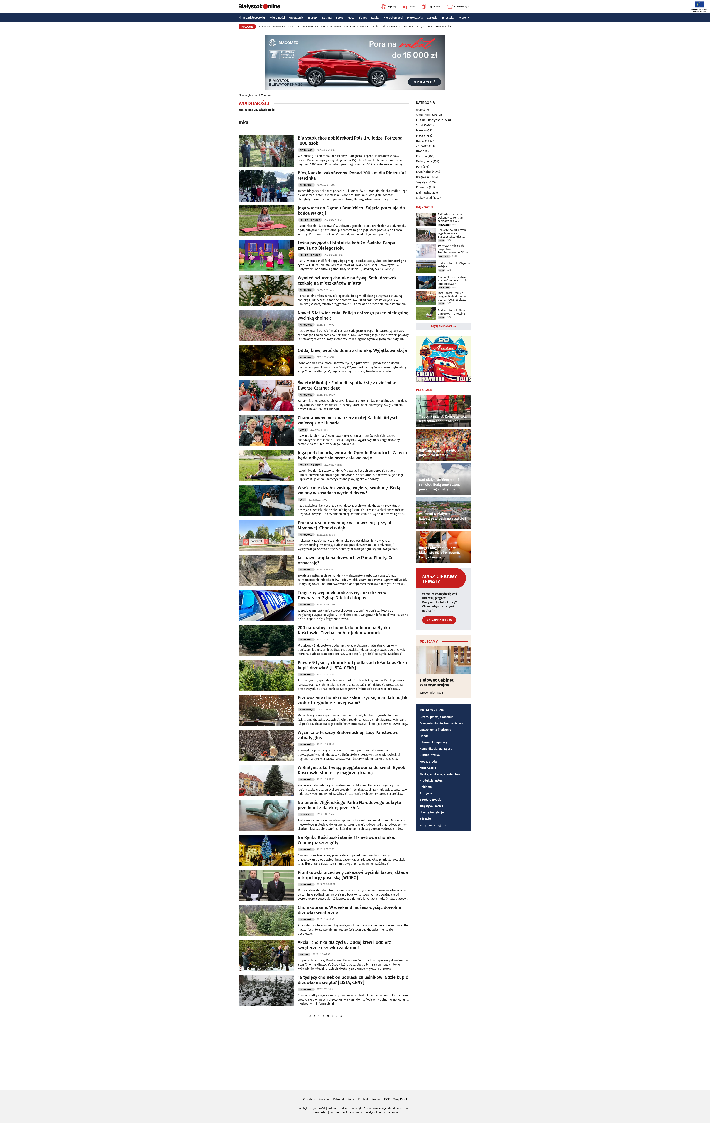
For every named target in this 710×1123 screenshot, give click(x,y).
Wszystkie (422, 109)
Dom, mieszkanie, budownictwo (441, 723)
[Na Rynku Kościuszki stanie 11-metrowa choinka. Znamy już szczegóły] (266, 850)
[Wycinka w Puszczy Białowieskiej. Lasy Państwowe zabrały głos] (266, 745)
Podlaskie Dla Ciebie (284, 26)
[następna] (336, 1015)
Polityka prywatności (312, 1108)
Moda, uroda (428, 761)
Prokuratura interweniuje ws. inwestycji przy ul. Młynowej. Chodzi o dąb (345, 525)
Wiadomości (277, 17)
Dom (302, 500)
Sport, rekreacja (431, 799)
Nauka (375, 17)
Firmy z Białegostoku (252, 17)
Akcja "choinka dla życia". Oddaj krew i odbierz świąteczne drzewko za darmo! (344, 945)
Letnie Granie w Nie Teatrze (386, 26)
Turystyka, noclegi (432, 806)
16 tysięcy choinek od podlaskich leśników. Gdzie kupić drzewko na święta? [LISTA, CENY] (353, 980)
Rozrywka (426, 793)
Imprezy (392, 6)
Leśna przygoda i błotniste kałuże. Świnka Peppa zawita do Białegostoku (346, 245)
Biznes (363, 17)
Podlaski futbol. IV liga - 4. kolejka (454, 264)
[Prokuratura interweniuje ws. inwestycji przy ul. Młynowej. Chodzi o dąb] (266, 535)
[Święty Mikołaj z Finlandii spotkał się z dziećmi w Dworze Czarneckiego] (266, 395)
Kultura (327, 17)
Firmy (413, 6)
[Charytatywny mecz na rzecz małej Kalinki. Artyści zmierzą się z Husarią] (266, 430)
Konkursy (264, 26)
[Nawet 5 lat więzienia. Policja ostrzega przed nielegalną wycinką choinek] (266, 325)
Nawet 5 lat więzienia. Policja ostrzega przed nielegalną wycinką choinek (353, 315)
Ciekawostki (306, 814)
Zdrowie (432, 17)
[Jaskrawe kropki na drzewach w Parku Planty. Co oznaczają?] (266, 570)
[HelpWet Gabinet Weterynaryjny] (443, 660)
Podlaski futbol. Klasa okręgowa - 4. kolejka (451, 312)
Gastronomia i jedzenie (435, 729)
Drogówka (422, 177)
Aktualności (306, 150)
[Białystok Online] (259, 6)
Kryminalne (423, 172)
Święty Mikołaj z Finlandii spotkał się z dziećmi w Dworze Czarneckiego (347, 385)
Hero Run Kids (443, 26)
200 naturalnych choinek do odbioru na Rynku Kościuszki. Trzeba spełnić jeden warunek (344, 630)
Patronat (338, 1099)
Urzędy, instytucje (432, 812)
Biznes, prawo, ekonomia (436, 717)
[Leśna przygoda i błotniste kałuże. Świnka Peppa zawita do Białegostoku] (266, 255)
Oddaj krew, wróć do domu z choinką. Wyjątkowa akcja (352, 350)
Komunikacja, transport (436, 749)
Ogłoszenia (435, 6)
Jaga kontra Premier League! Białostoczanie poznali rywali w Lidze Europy (452, 296)
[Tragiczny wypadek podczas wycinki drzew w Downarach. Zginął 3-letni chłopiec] (266, 605)
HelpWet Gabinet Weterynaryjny (437, 683)
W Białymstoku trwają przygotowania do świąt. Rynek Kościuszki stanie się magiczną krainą (351, 770)
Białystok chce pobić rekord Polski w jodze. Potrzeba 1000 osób (350, 140)
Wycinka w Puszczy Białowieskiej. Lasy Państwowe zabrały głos (348, 735)
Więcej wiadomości (441, 326)
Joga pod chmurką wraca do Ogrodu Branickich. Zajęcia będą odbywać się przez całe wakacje (352, 455)
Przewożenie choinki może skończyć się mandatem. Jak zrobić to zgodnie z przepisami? (353, 700)
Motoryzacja (415, 17)
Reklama (426, 787)
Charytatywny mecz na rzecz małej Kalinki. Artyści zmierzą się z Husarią (347, 420)
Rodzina (421, 156)
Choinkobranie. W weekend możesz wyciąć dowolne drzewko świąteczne (349, 910)
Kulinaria (422, 187)
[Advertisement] (355, 1053)
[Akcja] (266, 955)
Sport (339, 17)
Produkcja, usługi (432, 780)
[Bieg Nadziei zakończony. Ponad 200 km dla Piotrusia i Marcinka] (266, 186)
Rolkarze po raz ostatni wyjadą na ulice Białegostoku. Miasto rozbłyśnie (452, 233)
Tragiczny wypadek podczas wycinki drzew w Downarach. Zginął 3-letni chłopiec (342, 595)
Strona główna (248, 95)
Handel (425, 736)
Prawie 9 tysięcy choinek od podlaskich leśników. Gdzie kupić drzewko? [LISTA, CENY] (353, 665)
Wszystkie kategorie (433, 825)
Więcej (462, 17)
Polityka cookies (338, 1108)
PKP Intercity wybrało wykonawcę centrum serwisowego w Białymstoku (451, 218)
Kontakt (363, 1099)
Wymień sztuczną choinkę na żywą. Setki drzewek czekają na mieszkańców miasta (347, 280)
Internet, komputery (433, 742)
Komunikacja (461, 6)
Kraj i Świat (423, 192)
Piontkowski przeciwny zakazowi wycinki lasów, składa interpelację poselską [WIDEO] (353, 875)
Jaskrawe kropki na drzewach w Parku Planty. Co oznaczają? (346, 560)
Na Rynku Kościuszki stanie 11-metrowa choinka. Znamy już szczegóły (346, 840)
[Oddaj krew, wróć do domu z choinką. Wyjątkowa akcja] (266, 360)
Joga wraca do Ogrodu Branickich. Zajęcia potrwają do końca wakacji (351, 210)
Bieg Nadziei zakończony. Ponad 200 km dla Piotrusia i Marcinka (352, 175)
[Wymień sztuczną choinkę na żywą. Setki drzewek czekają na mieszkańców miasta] (266, 290)
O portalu (309, 1099)
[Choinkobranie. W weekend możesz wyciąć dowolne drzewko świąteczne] (266, 920)
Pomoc (376, 1099)
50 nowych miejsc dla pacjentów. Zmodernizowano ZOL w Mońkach (453, 249)
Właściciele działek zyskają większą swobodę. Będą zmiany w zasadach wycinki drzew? (349, 490)
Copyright (357, 1108)
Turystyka (448, 17)
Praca (350, 17)
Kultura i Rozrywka (310, 220)
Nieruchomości (393, 17)
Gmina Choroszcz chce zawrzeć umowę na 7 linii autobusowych (453, 281)
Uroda (420, 151)
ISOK (387, 1099)
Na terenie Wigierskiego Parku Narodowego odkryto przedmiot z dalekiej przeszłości (349, 805)
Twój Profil (400, 1099)
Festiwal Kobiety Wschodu (418, 26)
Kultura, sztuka (430, 755)
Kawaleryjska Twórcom (356, 26)
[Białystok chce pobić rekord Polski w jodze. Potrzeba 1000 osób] (266, 151)
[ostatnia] (341, 1015)
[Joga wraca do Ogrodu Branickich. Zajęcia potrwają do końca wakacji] (266, 220)
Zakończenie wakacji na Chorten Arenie (319, 26)
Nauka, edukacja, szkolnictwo (440, 774)
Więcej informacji (431, 692)
